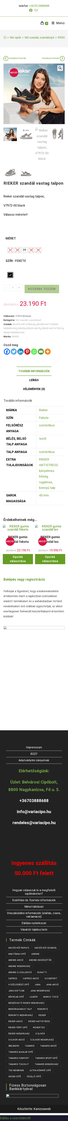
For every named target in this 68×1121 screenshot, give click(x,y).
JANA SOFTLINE (16, 991)
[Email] (41, 352)
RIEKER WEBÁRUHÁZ (14, 332)
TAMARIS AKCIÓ (48, 1046)
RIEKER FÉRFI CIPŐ (18, 1027)
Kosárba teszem (42, 289)
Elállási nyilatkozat (34, 923)
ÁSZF (33, 754)
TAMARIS (30, 1046)
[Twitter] (14, 352)
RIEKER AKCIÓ (33, 328)
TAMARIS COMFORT (18, 1058)
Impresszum (34, 747)
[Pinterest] (27, 352)
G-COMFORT (51, 978)
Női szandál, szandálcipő (28, 320)
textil (42, 438)
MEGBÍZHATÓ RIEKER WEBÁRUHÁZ (26, 1003)
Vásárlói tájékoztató (34, 929)
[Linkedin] (20, 352)
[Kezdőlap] (4, 37)
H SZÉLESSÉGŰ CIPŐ (18, 984)
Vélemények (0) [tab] (34, 389)
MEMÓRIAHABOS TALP (20, 1009)
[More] (48, 352)
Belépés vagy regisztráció (24, 579)
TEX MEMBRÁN (16, 1070)
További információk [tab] (34, 371)
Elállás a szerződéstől (15, 1118)
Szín (9, 261)
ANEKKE (35, 954)
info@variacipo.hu (34, 811)
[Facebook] (7, 352)
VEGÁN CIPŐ (14, 1076)
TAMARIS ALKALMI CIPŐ (20, 1052)
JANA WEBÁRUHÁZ (40, 991)
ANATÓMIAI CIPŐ (17, 954)
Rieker (43, 410)
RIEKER (21, 328)
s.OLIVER (40, 1033)
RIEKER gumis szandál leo (50, 539)
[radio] (10, 250)
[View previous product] (5, 58)
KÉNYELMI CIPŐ (16, 997)
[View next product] (62, 58)
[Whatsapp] (34, 352)
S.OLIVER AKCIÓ (16, 1040)
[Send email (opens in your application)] (36, 10)
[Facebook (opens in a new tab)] (31, 10)
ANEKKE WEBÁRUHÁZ (19, 966)
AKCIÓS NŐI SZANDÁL (24, 324)
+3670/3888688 (39, 6)
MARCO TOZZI (50, 997)
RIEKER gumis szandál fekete (18, 539)
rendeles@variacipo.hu (34, 822)
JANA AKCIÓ (52, 984)
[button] (60, 68)
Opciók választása (18, 559)
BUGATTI (42, 972)
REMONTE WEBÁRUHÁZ (20, 1015)
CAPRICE (12, 978)
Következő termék (17, 58)
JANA (37, 984)
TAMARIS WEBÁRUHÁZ (47, 1064)
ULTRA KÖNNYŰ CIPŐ (40, 1070)
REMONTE (42, 1009)
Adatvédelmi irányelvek (34, 760)
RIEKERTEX (39, 1027)
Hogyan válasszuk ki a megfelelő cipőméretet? (34, 892)
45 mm (44, 495)
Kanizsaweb (42, 1109)
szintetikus (47, 425)
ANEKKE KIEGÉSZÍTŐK (40, 960)
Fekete (44, 418)
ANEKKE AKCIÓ (16, 960)
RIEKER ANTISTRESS (52, 328)
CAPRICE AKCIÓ (31, 978)
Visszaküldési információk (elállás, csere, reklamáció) (34, 914)
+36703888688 (34, 800)
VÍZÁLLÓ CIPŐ (34, 1076)
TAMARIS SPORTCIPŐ (46, 1058)
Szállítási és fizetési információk (34, 900)
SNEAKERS (13, 1046)
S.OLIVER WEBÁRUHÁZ (42, 1040)
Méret (11, 238)
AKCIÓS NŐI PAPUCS (18, 948)
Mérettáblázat (34, 906)
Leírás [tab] (34, 380)
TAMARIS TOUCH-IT (18, 1064)
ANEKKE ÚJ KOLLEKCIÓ (20, 972)
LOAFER (34, 997)
